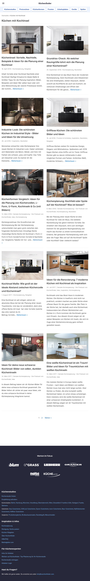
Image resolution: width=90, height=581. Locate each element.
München (26, 503)
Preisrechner (24, 9)
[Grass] (32, 467)
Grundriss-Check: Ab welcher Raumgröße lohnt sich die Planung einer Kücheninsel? (65, 62)
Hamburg (19, 503)
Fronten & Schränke (64, 138)
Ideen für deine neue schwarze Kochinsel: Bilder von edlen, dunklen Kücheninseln (21, 369)
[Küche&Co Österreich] (52, 476)
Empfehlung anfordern (9, 499)
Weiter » (48, 418)
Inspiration (15, 141)
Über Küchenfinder (8, 536)
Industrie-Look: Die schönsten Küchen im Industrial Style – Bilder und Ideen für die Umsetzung (20, 133)
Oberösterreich (43, 503)
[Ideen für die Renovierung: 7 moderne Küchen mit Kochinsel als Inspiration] (67, 275)
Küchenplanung (18, 69)
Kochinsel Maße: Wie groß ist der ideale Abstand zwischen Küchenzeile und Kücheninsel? (22, 287)
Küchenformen (38, 9)
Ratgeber (27, 69)
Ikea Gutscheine (14, 509)
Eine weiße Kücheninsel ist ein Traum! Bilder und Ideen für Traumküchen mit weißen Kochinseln (67, 366)
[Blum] (13, 467)
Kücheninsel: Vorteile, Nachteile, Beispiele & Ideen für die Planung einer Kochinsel (22, 61)
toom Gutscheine (55, 509)
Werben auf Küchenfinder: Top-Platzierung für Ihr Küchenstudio (24, 556)
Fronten (51, 9)
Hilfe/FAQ (5, 539)
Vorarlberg (33, 503)
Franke (81, 503)
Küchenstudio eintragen (10, 560)
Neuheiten (78, 70)
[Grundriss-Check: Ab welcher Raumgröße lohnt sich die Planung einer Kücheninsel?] (67, 54)
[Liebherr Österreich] (52, 467)
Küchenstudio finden (9, 496)
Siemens (5, 505)
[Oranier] (73, 467)
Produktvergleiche (15, 515)
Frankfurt (64, 503)
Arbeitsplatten (62, 9)
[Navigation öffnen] (3, 3)
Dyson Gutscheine (42, 509)
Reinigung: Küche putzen (10, 529)
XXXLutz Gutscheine (28, 509)
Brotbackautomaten (28, 515)
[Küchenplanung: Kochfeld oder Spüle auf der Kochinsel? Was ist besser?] (67, 197)
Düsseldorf (57, 503)
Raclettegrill (40, 515)
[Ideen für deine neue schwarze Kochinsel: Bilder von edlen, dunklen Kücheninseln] (22, 360)
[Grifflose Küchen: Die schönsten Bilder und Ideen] (67, 126)
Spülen (83, 9)
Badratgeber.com (8, 542)
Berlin (13, 503)
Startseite (5, 15)
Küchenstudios (10, 9)
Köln (69, 503)
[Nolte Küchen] (34, 476)
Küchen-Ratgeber (8, 532)
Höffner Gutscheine (17, 511)
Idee (13, 217)
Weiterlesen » (18, 89)
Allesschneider (50, 515)
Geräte (74, 9)
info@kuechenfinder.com (45, 574)
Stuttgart (75, 503)
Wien (51, 503)
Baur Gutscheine (68, 509)
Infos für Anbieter (8, 553)
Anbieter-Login (7, 563)
